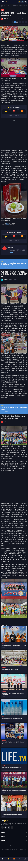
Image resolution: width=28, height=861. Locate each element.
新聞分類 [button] (3, 832)
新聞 (5, 5)
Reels (20, 859)
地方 (8, 5)
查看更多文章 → (11, 252)
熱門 (14, 859)
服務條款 (16, 845)
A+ (17, 22)
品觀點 (7, 224)
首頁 (2, 5)
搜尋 (25, 859)
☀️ (19, 2)
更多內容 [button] (3, 836)
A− (12, 22)
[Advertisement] (14, 135)
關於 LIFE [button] (3, 840)
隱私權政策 (12, 845)
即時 (8, 859)
